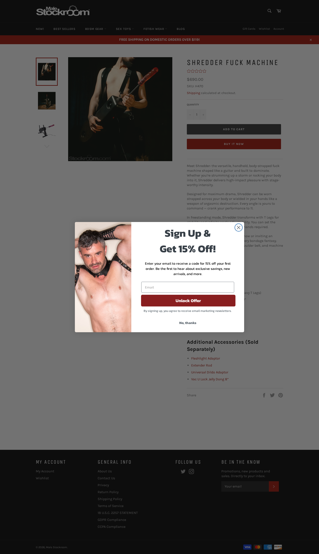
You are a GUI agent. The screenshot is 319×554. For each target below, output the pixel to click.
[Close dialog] (238, 227)
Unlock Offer (188, 300)
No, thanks (187, 322)
